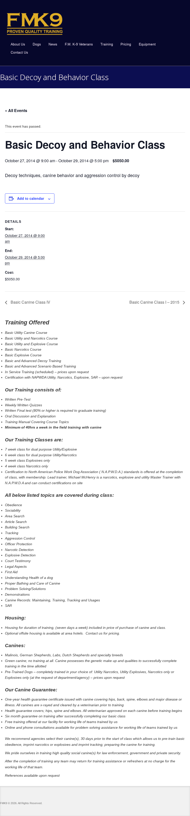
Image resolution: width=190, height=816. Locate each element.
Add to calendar (30, 198)
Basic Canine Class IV (30, 302)
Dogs (37, 44)
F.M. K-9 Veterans (79, 44)
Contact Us (19, 52)
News (52, 44)
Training (106, 44)
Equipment (147, 44)
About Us (18, 44)
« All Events (16, 110)
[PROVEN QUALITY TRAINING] (35, 24)
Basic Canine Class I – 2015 (154, 302)
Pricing (125, 44)
